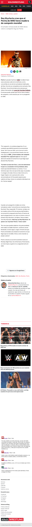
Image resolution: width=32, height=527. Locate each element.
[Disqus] (16, 414)
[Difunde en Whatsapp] (17, 71)
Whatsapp (3, 501)
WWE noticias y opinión (12, 14)
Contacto (3, 515)
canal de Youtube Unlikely (22, 90)
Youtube (3, 499)
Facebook (3, 494)
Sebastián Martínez (6, 74)
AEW (16, 6)
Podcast (3, 487)
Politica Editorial (5, 507)
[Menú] (2, 2)
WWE (12, 6)
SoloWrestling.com (13, 285)
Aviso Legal (4, 510)
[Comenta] (20, 71)
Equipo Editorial (5, 508)
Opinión (3, 483)
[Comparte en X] (14, 71)
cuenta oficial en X (16, 295)
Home (2, 14)
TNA (20, 6)
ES (20, 10)
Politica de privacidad (6, 512)
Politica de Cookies (6, 514)
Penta (27, 276)
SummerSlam (5, 6)
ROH (24, 6)
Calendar (3, 485)
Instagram (3, 498)
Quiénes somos (5, 489)
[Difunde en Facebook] (11, 71)
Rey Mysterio (22, 276)
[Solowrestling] (16, 2)
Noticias (3, 482)
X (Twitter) (3, 496)
